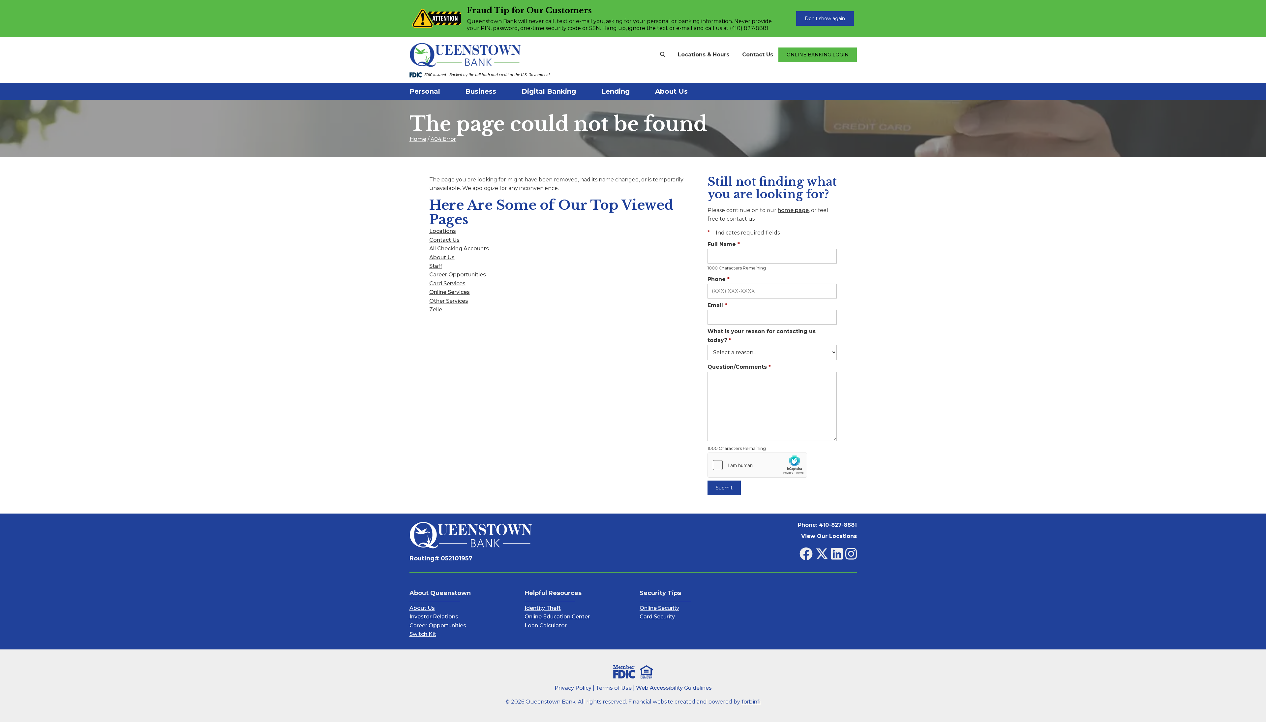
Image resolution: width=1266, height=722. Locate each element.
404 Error (443, 139)
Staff (435, 266)
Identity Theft (543, 608)
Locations (442, 231)
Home (417, 139)
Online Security (659, 608)
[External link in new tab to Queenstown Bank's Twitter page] (822, 554)
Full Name (724, 244)
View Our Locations (829, 536)
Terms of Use (614, 688)
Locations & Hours (703, 54)
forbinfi (751, 702)
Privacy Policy (573, 688)
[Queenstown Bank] (499, 55)
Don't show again (825, 18)
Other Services (448, 301)
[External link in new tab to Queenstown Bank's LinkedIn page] (837, 554)
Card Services (447, 283)
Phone (719, 279)
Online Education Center (557, 616)
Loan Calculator (546, 625)
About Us (442, 257)
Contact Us (757, 54)
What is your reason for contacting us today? (762, 335)
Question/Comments (739, 367)
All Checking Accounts (459, 248)
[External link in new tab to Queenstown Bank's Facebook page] (806, 554)
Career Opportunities (457, 274)
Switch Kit (422, 634)
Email (717, 305)
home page (793, 210)
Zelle (435, 309)
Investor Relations (433, 616)
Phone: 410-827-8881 (827, 525)
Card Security (657, 616)
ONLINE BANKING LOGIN (818, 55)
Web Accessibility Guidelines (674, 688)
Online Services (449, 292)
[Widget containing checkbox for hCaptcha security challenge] (757, 465)
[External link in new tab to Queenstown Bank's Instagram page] (851, 554)
